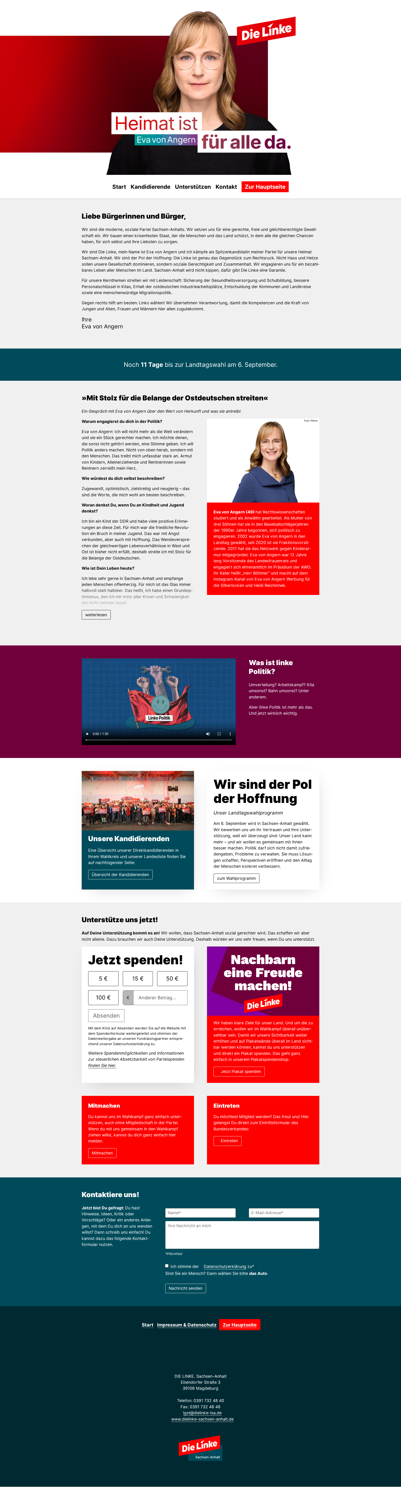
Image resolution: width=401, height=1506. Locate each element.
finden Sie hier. (102, 1065)
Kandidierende (150, 186)
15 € (138, 978)
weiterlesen (96, 614)
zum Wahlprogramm (236, 878)
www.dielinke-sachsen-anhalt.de (202, 1419)
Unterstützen (193, 186)
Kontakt (226, 186)
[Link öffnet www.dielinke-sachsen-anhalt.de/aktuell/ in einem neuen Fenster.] (51, 16)
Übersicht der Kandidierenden (120, 874)
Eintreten (229, 1140)
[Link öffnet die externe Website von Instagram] (22, 16)
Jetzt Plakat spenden (241, 1071)
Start (119, 186)
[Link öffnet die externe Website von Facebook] (15, 16)
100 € (103, 997)
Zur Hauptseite (265, 186)
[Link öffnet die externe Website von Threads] (29, 16)
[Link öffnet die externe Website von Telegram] (43, 16)
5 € (103, 978)
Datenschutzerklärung (225, 1266)
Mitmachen (102, 1153)
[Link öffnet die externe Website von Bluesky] (36, 16)
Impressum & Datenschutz (187, 1325)
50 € (172, 978)
